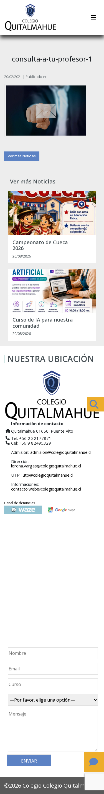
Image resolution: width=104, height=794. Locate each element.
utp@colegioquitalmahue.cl (48, 475)
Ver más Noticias (22, 155)
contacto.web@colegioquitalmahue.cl (46, 489)
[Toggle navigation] (93, 17)
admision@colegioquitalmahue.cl (60, 452)
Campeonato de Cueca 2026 (40, 245)
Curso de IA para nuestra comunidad (42, 323)
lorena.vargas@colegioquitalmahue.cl (46, 466)
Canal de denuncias (19, 503)
